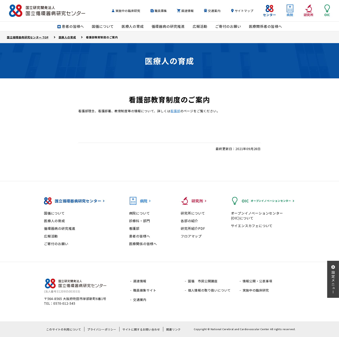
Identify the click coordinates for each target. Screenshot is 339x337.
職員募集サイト (144, 290)
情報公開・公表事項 (257, 281)
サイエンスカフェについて (252, 225)
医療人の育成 (54, 220)
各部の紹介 (189, 220)
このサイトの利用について (63, 329)
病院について (139, 213)
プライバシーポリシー (101, 329)
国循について (54, 213)
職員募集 (161, 11)
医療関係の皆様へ (143, 243)
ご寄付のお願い (56, 243)
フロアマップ (191, 236)
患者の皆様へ (139, 236)
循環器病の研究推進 (59, 228)
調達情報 (187, 11)
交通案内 (214, 11)
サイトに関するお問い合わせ (141, 329)
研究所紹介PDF (193, 228)
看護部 (175, 111)
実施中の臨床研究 (128, 11)
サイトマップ (244, 11)
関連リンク (173, 329)
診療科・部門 (139, 220)
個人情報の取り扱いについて (209, 290)
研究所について (193, 213)
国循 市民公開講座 (203, 281)
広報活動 (51, 236)
